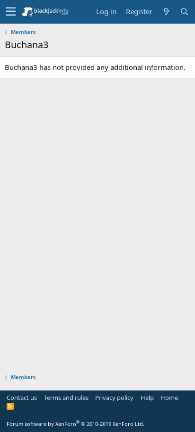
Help (147, 397)
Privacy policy (114, 397)
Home (169, 397)
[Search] (184, 11)
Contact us (22, 397)
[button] (10, 12)
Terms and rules (66, 397)
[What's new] (166, 11)
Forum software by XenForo (75, 423)
